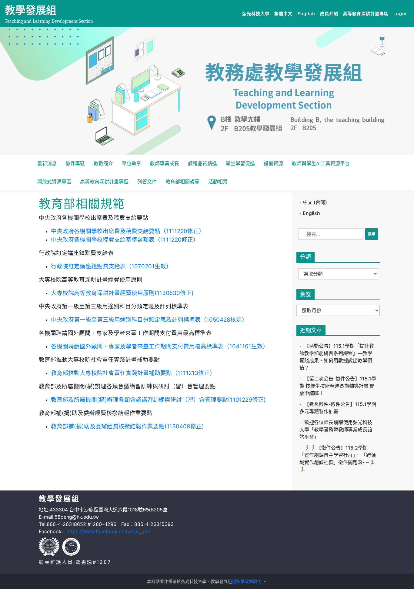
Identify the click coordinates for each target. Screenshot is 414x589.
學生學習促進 (240, 163)
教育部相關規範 (182, 182)
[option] (207, 91)
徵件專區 (75, 163)
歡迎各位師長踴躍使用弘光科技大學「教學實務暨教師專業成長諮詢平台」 (335, 429)
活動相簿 (218, 182)
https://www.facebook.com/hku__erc (108, 531)
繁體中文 (284, 13)
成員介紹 (330, 13)
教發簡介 (103, 163)
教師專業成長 (164, 163)
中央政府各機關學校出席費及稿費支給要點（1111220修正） (128, 231)
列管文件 (147, 182)
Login (400, 13)
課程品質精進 (202, 163)
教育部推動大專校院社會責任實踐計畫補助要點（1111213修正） (133, 373)
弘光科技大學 (257, 13)
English (307, 13)
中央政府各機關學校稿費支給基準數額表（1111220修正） (125, 239)
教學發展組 (30, 10)
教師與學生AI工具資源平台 (321, 163)
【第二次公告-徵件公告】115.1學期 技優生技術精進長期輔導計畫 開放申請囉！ (337, 386)
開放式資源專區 (54, 182)
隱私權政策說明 (247, 581)
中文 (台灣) (315, 202)
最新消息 (47, 163)
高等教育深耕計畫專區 (367, 13)
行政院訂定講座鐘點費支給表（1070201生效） (111, 266)
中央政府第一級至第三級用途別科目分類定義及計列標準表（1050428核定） (149, 319)
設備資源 (273, 163)
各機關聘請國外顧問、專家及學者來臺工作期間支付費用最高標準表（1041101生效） (160, 346)
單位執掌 (131, 163)
